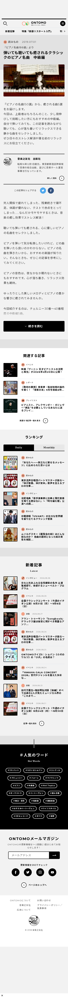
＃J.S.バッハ (13, 770)
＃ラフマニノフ (51, 778)
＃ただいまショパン (34, 770)
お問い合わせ (44, 900)
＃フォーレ (34, 778)
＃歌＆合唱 (54, 793)
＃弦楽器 (35, 801)
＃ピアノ (16, 785)
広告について (24, 910)
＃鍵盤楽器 (50, 801)
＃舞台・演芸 (19, 801)
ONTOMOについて (20, 900)
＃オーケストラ (15, 793)
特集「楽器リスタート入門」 (37, 31)
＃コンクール (55, 770)
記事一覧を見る (30, 723)
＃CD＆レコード (21, 816)
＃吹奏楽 (30, 785)
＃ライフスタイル (48, 808)
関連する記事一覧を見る (30, 420)
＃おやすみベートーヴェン (23, 808)
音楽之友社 (25, 905)
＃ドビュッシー (16, 778)
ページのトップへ (38, 885)
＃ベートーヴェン (35, 793)
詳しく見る (52, 178)
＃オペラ (38, 816)
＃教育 (51, 816)
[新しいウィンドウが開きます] (16, 872)
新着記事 (10, 31)
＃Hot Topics (48, 785)
